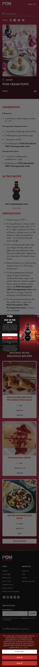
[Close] (36, 636)
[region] (19, 650)
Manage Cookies (19, 651)
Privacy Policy (24, 647)
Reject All (19, 657)
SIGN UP (10, 338)
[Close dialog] (38, 316)
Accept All (19, 663)
